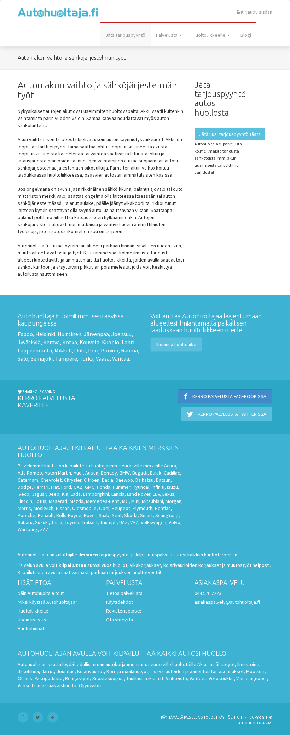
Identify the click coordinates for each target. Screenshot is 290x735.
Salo (23, 358)
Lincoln (25, 501)
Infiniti (158, 487)
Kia (65, 494)
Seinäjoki (42, 358)
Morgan (173, 501)
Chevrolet (51, 480)
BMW (125, 473)
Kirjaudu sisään (256, 12)
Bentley (109, 473)
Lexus (168, 494)
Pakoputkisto (49, 678)
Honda (103, 487)
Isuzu (172, 487)
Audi (78, 473)
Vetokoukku (221, 678)
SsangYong (167, 515)
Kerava (51, 342)
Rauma (129, 350)
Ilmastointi (248, 664)
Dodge (25, 487)
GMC (89, 487)
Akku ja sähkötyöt (216, 664)
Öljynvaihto (91, 685)
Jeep (53, 494)
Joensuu (121, 334)
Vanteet (198, 678)
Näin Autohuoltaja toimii (42, 593)
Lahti (128, 342)
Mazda (76, 501)
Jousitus (66, 671)
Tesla (56, 522)
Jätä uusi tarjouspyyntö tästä (230, 134)
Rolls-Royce (68, 515)
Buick (155, 473)
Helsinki (45, 334)
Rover (90, 515)
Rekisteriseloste (123, 611)
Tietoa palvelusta (124, 593)
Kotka (69, 342)
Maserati (58, 501)
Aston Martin (58, 473)
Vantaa (120, 358)
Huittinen (69, 334)
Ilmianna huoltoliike (176, 344)
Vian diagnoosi (251, 678)
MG (125, 501)
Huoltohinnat (31, 628)
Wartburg (27, 529)
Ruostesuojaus (108, 678)
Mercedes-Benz (103, 501)
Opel (104, 508)
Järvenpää (96, 334)
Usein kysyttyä (33, 619)
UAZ (123, 522)
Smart (146, 515)
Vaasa (103, 358)
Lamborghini (96, 494)
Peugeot (121, 508)
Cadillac (172, 473)
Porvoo (109, 350)
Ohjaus (25, 678)
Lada (76, 494)
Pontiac (163, 508)
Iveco (23, 494)
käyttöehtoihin (232, 717)
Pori (93, 350)
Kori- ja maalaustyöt (127, 671)
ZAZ (44, 529)
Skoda (131, 515)
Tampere (66, 358)
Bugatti (139, 473)
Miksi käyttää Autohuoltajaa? (47, 602)
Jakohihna (28, 671)
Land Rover (138, 494)
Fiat (55, 487)
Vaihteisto (176, 678)
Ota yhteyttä (119, 619)
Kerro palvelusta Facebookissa (228, 396)
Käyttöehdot (119, 602)
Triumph (108, 522)
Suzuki (42, 522)
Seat (117, 515)
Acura (170, 466)
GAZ (78, 487)
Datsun (163, 480)
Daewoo (124, 480)
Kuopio (110, 342)
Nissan (63, 508)
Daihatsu (144, 480)
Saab (104, 515)
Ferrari (41, 487)
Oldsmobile (84, 508)
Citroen (91, 480)
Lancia (117, 494)
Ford (66, 487)
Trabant (90, 522)
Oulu (80, 350)
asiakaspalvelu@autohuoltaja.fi (227, 602)
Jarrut (47, 671)
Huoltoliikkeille (33, 611)
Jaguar (39, 494)
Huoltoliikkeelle (209, 35)
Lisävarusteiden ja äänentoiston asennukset (197, 671)
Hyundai (141, 487)
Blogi (245, 35)
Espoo (25, 334)
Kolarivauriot (90, 671)
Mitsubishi (152, 501)
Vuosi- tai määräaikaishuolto (47, 685)
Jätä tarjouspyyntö (125, 35)
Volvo (174, 522)
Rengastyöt (77, 678)
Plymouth (142, 508)
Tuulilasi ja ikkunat (144, 678)
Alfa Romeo (30, 473)
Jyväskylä (29, 342)
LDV (156, 494)
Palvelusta (167, 35)
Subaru (25, 522)
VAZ (134, 522)
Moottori (255, 671)
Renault (46, 515)
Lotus (40, 501)
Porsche (26, 515)
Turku (86, 358)
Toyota (72, 522)
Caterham (28, 480)
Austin (91, 473)
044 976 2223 (208, 593)
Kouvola (89, 342)
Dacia (107, 480)
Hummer (121, 487)
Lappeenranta (35, 350)
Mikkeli (63, 350)
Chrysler (72, 480)
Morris (24, 508)
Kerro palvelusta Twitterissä (231, 414)
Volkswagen (153, 522)
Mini (135, 501)
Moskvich (43, 508)
